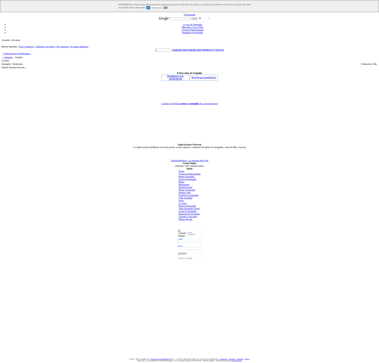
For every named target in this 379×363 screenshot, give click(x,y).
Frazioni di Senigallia (188, 195)
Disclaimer (232, 359)
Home (181, 171)
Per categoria (63, 46)
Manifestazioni (185, 187)
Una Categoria (26, 46)
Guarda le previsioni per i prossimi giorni (189, 103)
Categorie (7, 57)
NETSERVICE (237, 361)
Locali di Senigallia (188, 211)
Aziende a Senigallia (185, 258)
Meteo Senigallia (186, 176)
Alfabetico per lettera (45, 46)
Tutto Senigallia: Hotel (189, 208)
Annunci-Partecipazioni (193, 30)
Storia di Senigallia (187, 179)
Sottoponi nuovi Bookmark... (17, 53)
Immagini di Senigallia (192, 32)
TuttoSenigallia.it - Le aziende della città (189, 160)
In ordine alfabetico (79, 46)
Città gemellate (185, 198)
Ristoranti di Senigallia (189, 214)
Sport (181, 200)
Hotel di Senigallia (187, 206)
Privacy (247, 359)
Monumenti (184, 184)
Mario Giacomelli (187, 190)
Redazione (223, 359)
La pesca (183, 203)
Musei (181, 182)
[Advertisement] (189, 37)
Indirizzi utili (184, 192)
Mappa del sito (185, 219)
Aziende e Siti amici (188, 216)
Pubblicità (240, 359)
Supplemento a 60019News (159, 359)
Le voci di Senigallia (192, 24)
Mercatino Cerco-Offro (192, 27)
